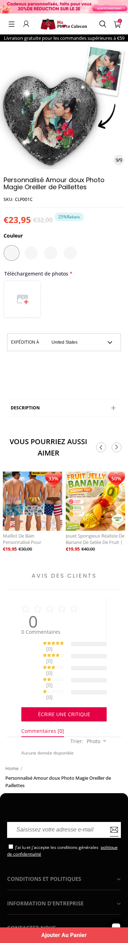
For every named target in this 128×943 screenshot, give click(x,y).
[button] (11, 24)
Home (11, 768)
